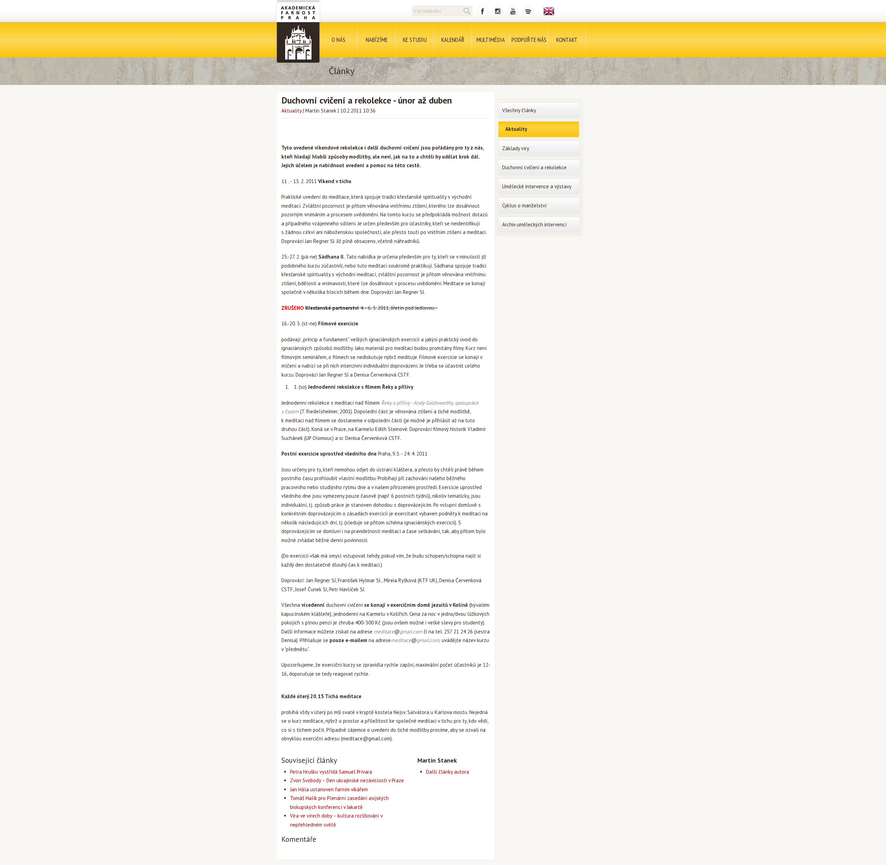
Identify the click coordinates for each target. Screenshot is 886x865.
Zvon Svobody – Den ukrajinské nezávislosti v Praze (347, 780)
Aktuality (291, 110)
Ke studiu (415, 40)
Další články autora (447, 771)
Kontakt (567, 40)
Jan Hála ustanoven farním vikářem (329, 789)
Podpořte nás (529, 40)
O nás (338, 40)
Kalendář (452, 40)
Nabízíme (377, 40)
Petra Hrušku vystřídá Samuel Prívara (331, 771)
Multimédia (491, 40)
